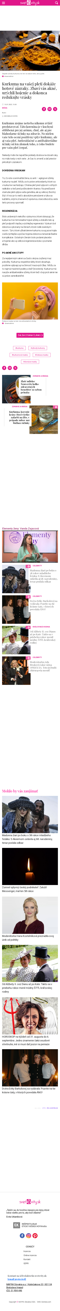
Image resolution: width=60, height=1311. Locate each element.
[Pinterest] (35, 1235)
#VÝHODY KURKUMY (38, 348)
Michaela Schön (10, 116)
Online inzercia (30, 1255)
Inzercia (27, 1251)
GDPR (26, 1263)
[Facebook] (44, 109)
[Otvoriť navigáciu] (3, 3)
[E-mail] (49, 109)
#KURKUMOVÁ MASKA (20, 355)
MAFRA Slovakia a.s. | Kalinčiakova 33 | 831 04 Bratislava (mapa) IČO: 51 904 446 (29, 1287)
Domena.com (46, 1302)
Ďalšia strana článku (29, 335)
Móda (4, 108)
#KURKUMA (19, 348)
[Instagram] (28, 1235)
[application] (30, 547)
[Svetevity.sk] (30, 3)
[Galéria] (30, 51)
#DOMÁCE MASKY (30, 362)
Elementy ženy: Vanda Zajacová (20, 528)
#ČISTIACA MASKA (41, 355)
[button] (56, 3)
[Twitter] (55, 109)
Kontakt (27, 1259)
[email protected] (17, 1279)
